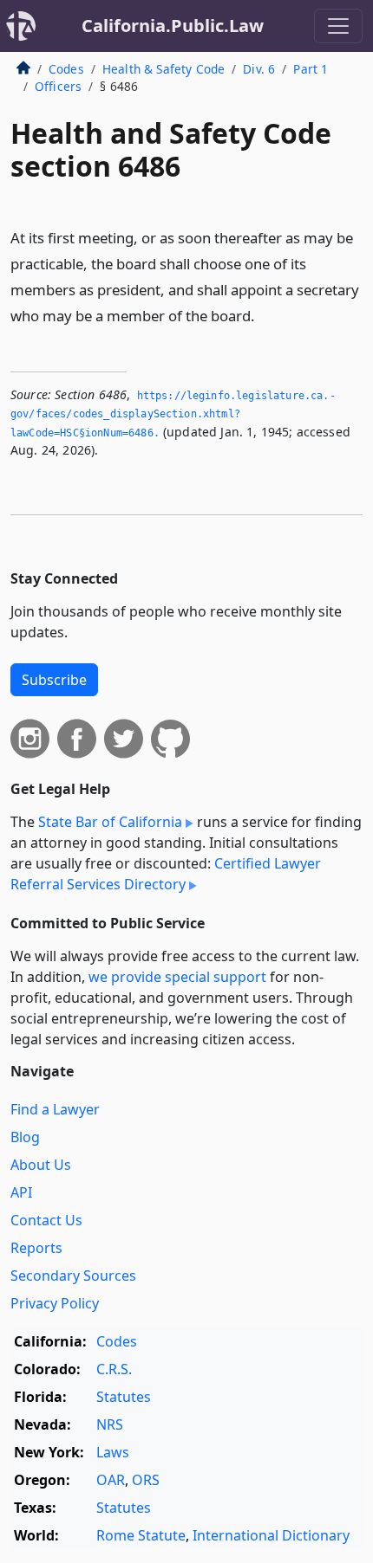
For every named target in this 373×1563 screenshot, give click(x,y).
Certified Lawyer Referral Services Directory (165, 874)
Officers (58, 86)
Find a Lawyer (55, 1109)
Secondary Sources (73, 1275)
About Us (40, 1164)
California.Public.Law (173, 25)
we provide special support (177, 976)
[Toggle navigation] (338, 26)
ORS (146, 1479)
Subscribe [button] (54, 679)
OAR (110, 1479)
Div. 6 (259, 69)
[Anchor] (265, 314)
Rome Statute (141, 1535)
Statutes (123, 1396)
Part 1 (310, 69)
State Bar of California (110, 821)
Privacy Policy (54, 1303)
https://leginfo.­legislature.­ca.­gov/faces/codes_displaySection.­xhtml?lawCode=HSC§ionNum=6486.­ (173, 414)
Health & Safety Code (163, 69)
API (21, 1192)
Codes (66, 69)
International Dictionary (271, 1535)
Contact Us (46, 1220)
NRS (109, 1424)
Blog (25, 1136)
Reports (36, 1247)
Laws (112, 1452)
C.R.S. (114, 1369)
